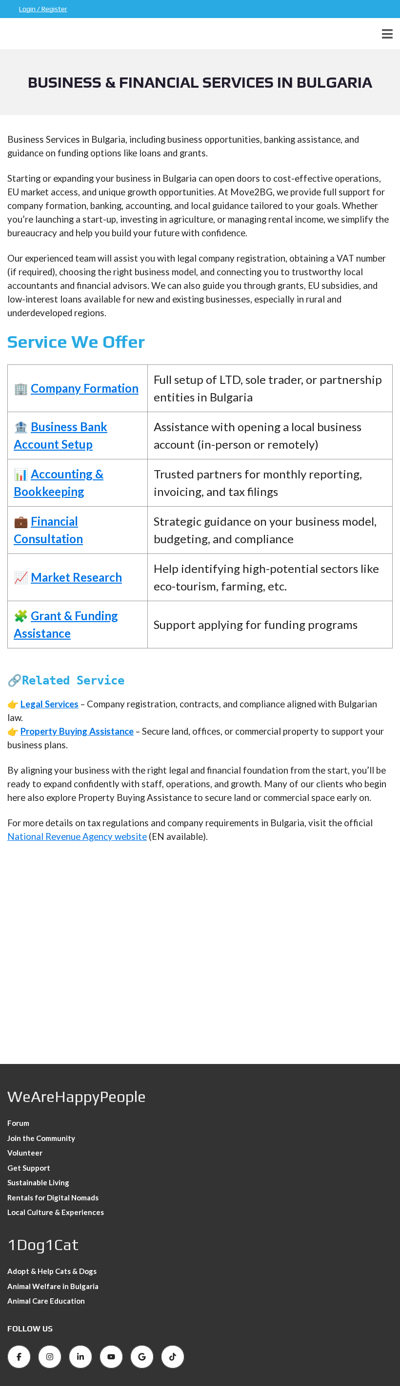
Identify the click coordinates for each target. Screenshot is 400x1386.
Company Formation (85, 388)
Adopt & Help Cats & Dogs (52, 1271)
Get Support (28, 1167)
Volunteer (24, 1152)
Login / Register (43, 9)
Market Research (76, 577)
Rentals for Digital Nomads (53, 1197)
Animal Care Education (46, 1300)
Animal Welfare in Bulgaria (53, 1286)
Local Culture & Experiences (55, 1212)
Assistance (42, 633)
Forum (18, 1123)
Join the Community (41, 1138)
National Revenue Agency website (77, 836)
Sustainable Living (38, 1182)
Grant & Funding (74, 615)
